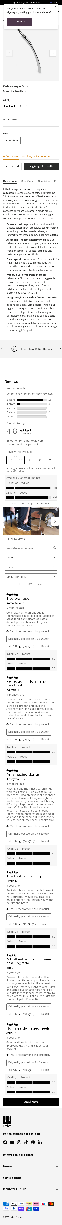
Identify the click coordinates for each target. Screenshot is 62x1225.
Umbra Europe (15, 1217)
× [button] (55, 7)
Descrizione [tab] (10, 181)
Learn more (20, 21)
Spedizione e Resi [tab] (48, 181)
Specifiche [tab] (27, 181)
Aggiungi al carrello (41, 166)
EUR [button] (54, 2)
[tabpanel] (31, 259)
